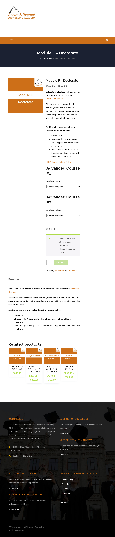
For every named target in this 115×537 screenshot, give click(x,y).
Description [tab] (13, 279)
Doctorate (59, 270)
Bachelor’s (66, 484)
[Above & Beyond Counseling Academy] (21, 12)
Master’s (65, 489)
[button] (38, 82)
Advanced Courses (54, 99)
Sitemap (63, 502)
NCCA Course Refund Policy (58, 162)
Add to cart (61, 262)
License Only (67, 479)
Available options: (54, 181)
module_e (73, 270)
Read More (65, 433)
